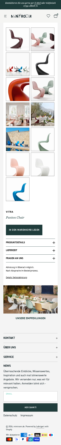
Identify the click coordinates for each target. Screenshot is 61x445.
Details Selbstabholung (16, 277)
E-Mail (38, 3)
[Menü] (5, 16)
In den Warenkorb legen (24, 230)
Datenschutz (10, 415)
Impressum (27, 415)
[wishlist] (48, 16)
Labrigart (40, 426)
